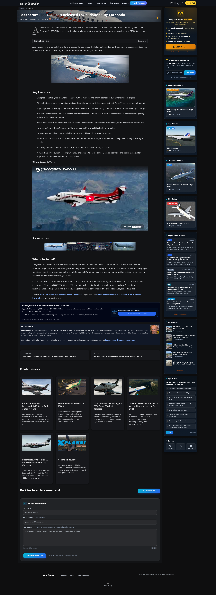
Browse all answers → (180, 314)
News (22, 9)
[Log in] (182, 3)
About (72, 576)
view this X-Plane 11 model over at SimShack (61, 294)
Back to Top (108, 586)
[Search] (172, 3)
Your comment (48, 527)
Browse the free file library (137, 314)
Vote (169, 432)
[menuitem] (138, 3)
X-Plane (30, 9)
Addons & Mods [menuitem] (76, 3)
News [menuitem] (90, 3)
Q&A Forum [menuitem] (101, 3)
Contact (64, 576)
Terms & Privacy (83, 576)
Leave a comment (148, 491)
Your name (27, 508)
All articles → (180, 371)
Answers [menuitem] (125, 3)
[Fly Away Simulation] (29, 3)
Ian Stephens (56, 19)
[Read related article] (36, 403)
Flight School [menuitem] (114, 3)
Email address (34, 518)
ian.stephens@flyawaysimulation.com (120, 340)
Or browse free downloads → (180, 52)
